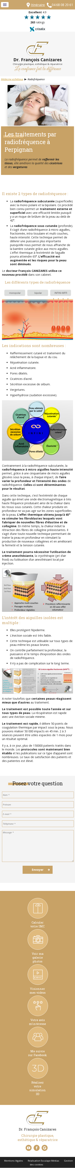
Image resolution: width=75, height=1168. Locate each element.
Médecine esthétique (12, 79)
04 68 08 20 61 (62, 5)
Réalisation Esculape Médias (43, 1160)
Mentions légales (13, 1160)
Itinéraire (38, 5)
